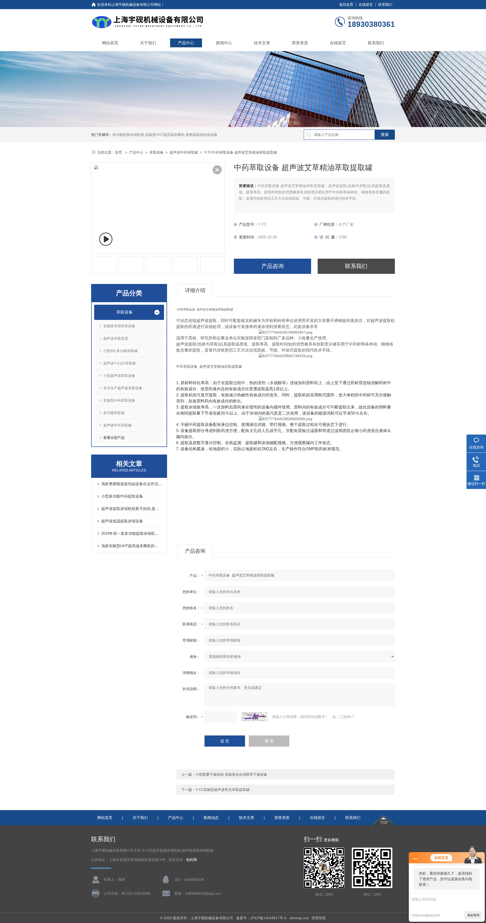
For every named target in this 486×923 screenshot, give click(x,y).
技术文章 (262, 43)
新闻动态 (211, 817)
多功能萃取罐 (114, 413)
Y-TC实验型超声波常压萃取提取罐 (222, 790)
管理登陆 (319, 918)
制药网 (191, 860)
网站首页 (110, 43)
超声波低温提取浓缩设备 (122, 521)
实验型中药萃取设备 (119, 400)
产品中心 (186, 43)
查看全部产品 (114, 438)
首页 (119, 152)
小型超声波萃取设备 (119, 376)
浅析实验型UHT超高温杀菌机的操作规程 (131, 546)
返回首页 (346, 5)
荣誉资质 (300, 43)
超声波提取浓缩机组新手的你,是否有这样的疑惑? (131, 508)
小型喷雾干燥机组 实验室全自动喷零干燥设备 (231, 774)
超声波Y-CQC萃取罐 (119, 363)
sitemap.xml (299, 918)
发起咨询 (473, 915)
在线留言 (366, 5)
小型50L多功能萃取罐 (120, 351)
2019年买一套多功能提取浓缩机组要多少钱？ (131, 533)
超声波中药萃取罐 (184, 152)
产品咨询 (272, 266)
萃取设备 (156, 152)
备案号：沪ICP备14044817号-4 (261, 918)
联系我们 (385, 5)
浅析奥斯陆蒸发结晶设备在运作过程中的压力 (131, 484)
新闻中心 (224, 43)
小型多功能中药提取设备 (122, 496)
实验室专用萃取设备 (119, 326)
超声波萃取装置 (115, 338)
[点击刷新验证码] (254, 716)
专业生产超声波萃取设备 (122, 388)
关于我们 (148, 43)
